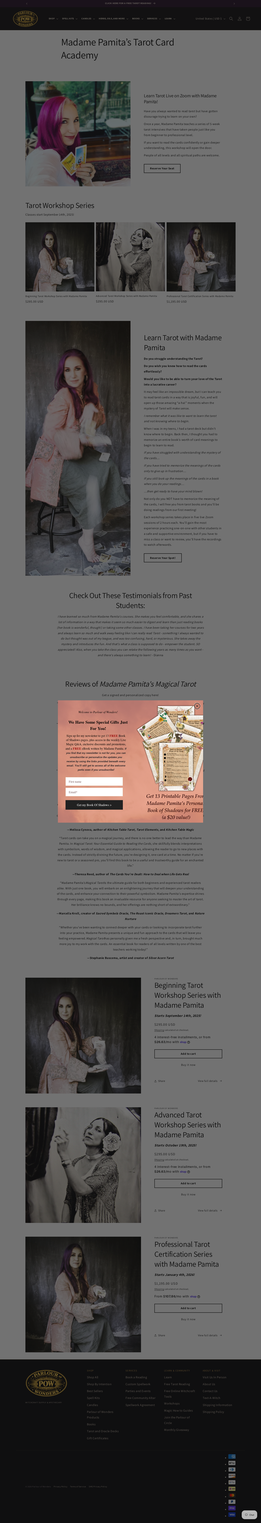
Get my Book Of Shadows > (94, 805)
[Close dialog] (197, 706)
